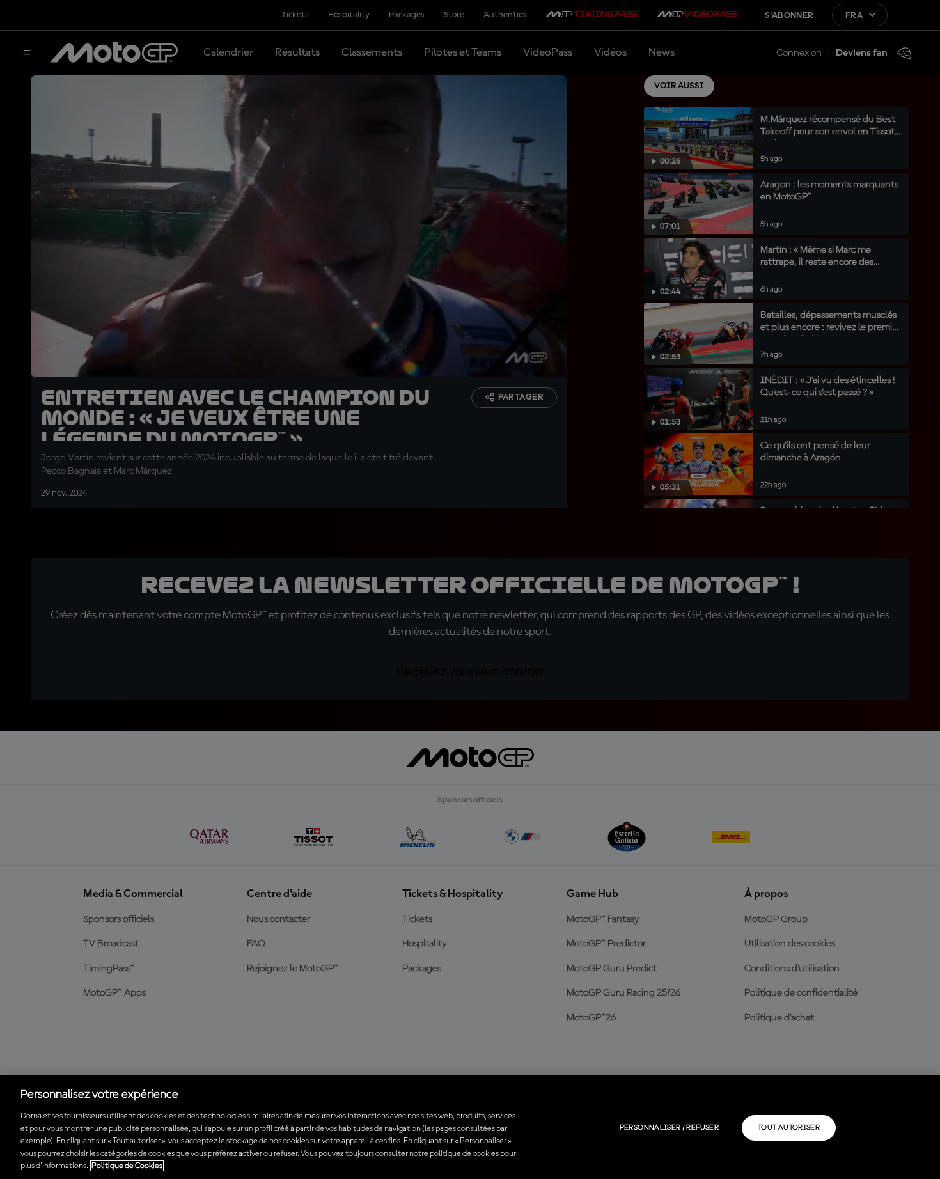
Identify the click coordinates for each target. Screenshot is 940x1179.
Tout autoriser (789, 1128)
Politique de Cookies (126, 1166)
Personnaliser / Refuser (669, 1128)
